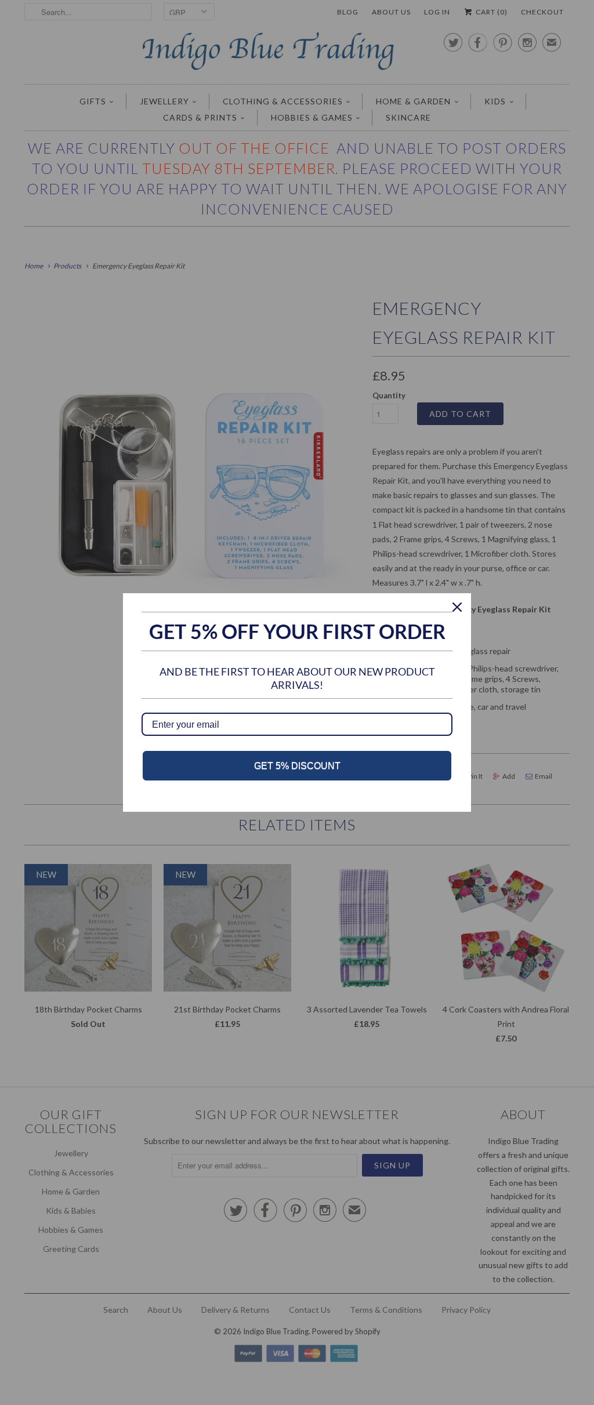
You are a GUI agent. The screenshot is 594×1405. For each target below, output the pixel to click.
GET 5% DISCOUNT (297, 766)
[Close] (457, 607)
